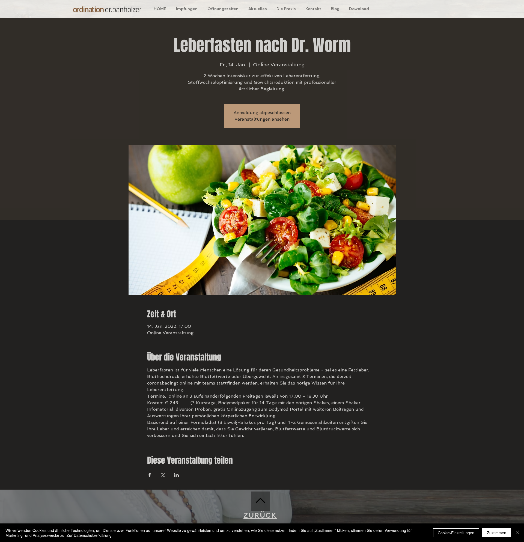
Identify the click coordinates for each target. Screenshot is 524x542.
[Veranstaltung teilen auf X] (163, 475)
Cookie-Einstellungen (456, 532)
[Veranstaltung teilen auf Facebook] (149, 475)
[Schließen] (517, 533)
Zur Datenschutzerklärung (89, 535)
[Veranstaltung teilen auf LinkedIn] (176, 475)
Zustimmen (496, 532)
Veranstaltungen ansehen (262, 119)
